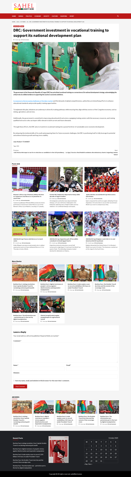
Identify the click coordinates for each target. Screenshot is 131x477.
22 (91, 457)
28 (87, 461)
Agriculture (44, 310)
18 (106, 453)
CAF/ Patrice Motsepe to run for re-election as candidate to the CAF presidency (38, 151)
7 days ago (44, 321)
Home (22, 26)
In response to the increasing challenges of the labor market (33, 101)
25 (106, 457)
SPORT (72, 16)
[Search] (118, 16)
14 (87, 453)
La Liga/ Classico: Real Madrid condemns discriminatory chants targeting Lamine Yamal (92, 152)
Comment (17, 341)
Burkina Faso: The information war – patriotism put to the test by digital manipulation (24, 317)
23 (96, 457)
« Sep (86, 464)
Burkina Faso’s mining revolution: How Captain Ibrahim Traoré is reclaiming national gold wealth (24, 286)
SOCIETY (46, 16)
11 (106, 450)
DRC (18, 146)
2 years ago (18, 39)
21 (87, 457)
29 (91, 461)
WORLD (21, 16)
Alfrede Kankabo (25, 39)
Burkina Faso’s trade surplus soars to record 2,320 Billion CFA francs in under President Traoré (79, 286)
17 (101, 453)
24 (101, 457)
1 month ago (90, 198)
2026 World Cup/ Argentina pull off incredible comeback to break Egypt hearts (64, 240)
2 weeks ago (18, 200)
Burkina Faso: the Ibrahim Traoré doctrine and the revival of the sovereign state (105, 286)
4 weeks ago (54, 198)
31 (101, 461)
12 (111, 450)
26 (111, 457)
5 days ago (17, 321)
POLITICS (29, 16)
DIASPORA (63, 16)
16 (96, 453)
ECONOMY (38, 16)
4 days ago (99, 290)
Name (15, 365)
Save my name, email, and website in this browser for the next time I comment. (42, 381)
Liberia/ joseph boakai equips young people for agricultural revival (50, 317)
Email (68, 365)
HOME (14, 16)
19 (111, 453)
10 (101, 450)
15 (91, 453)
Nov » (90, 464)
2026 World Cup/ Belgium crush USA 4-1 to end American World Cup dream (100, 240)
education (16, 26)
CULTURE (55, 16)
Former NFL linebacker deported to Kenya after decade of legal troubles (65, 195)
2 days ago (17, 290)
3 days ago (44, 291)
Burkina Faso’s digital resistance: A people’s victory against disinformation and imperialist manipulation (52, 286)
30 (96, 461)
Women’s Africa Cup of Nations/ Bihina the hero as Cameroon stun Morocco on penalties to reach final (28, 196)
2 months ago (18, 243)
